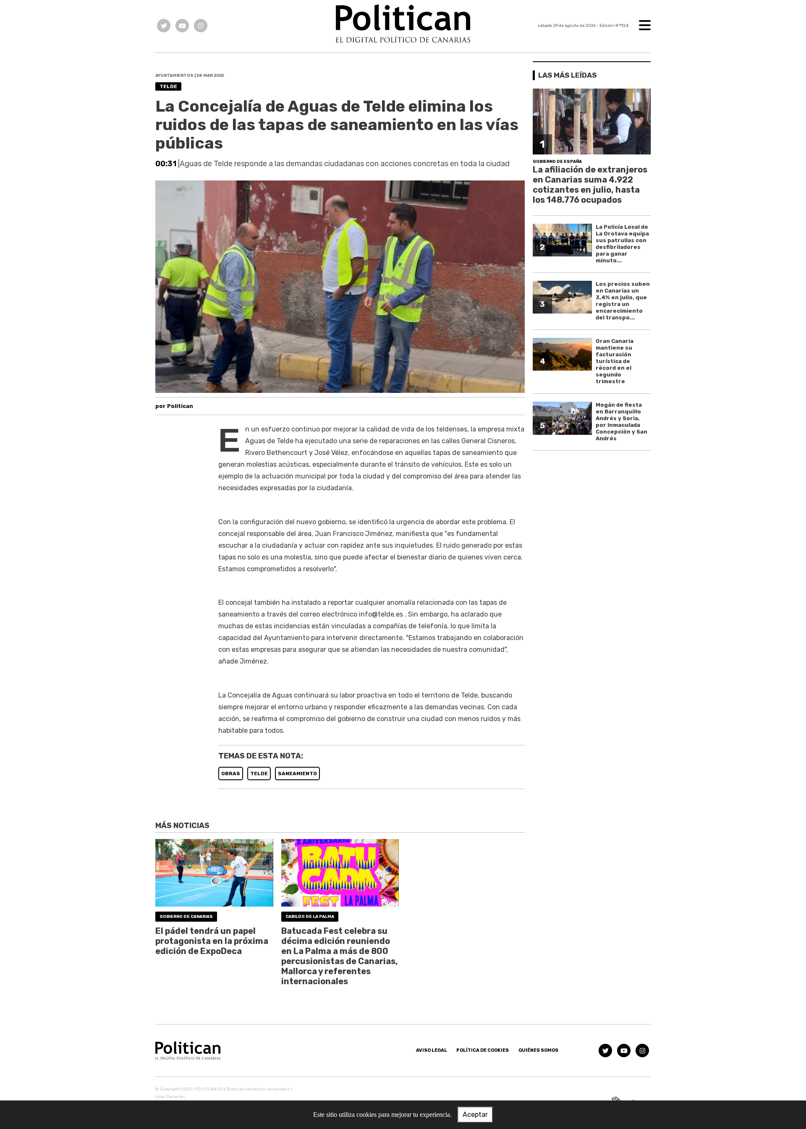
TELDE (259, 773)
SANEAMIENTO (297, 773)
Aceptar (475, 1115)
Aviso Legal (431, 1050)
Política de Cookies (482, 1050)
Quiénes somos (538, 1050)
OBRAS (230, 773)
